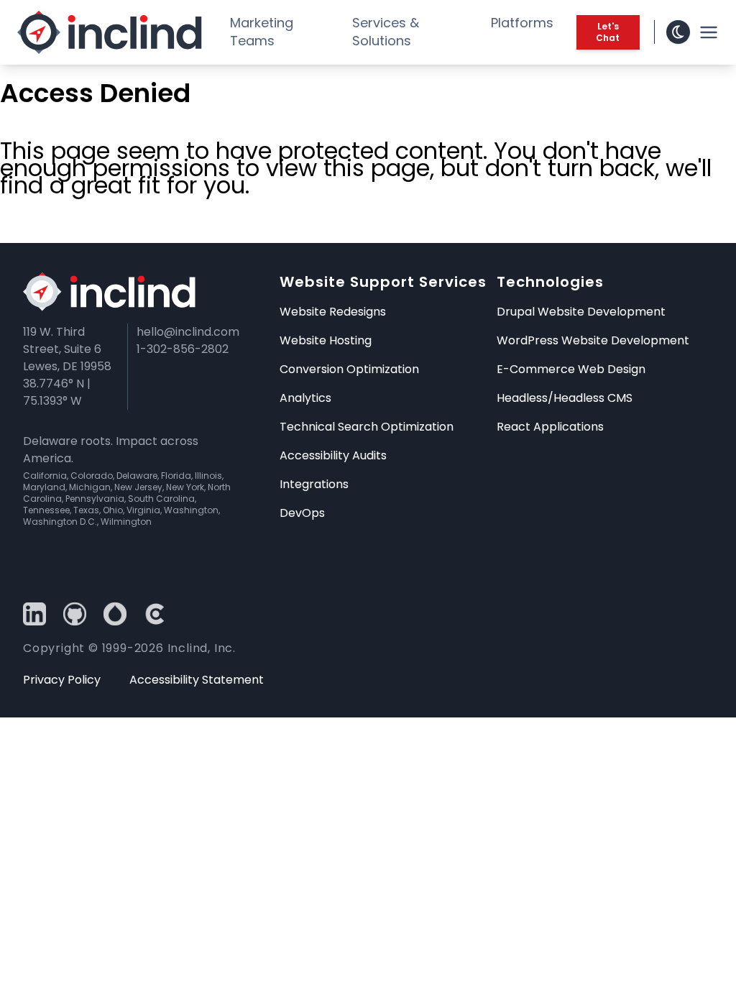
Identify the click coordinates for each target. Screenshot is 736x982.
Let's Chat (608, 32)
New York (185, 487)
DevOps (302, 513)
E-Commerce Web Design (571, 369)
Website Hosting (326, 340)
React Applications (550, 426)
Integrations (314, 484)
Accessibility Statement (196, 679)
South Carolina (161, 498)
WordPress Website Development (593, 340)
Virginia (143, 510)
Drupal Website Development (581, 311)
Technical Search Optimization (367, 426)
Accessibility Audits (333, 455)
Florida (176, 475)
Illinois (208, 475)
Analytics (305, 398)
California (45, 475)
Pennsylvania (94, 498)
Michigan (90, 487)
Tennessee (46, 510)
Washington (191, 510)
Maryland (44, 487)
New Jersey (138, 487)
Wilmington (126, 521)
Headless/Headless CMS (564, 398)
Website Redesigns (333, 311)
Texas (86, 510)
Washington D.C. (60, 521)
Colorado (91, 475)
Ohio (113, 510)
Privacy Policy (62, 679)
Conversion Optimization (349, 369)
